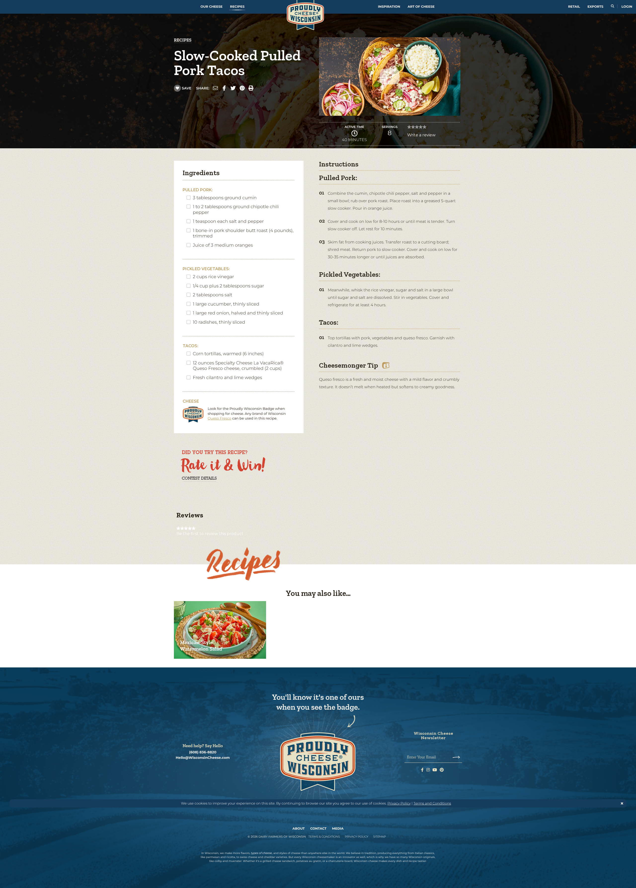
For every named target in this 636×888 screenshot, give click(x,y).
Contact (318, 829)
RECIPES (183, 40)
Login (627, 7)
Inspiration (389, 7)
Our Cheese (211, 7)
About (298, 829)
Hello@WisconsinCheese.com (203, 758)
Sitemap (379, 836)
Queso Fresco (219, 418)
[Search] (612, 6)
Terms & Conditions (324, 836)
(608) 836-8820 (202, 752)
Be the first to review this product (209, 534)
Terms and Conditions (432, 803)
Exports (595, 7)
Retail (574, 7)
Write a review (421, 136)
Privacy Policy (399, 803)
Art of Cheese (421, 7)
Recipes (237, 7)
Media (338, 829)
